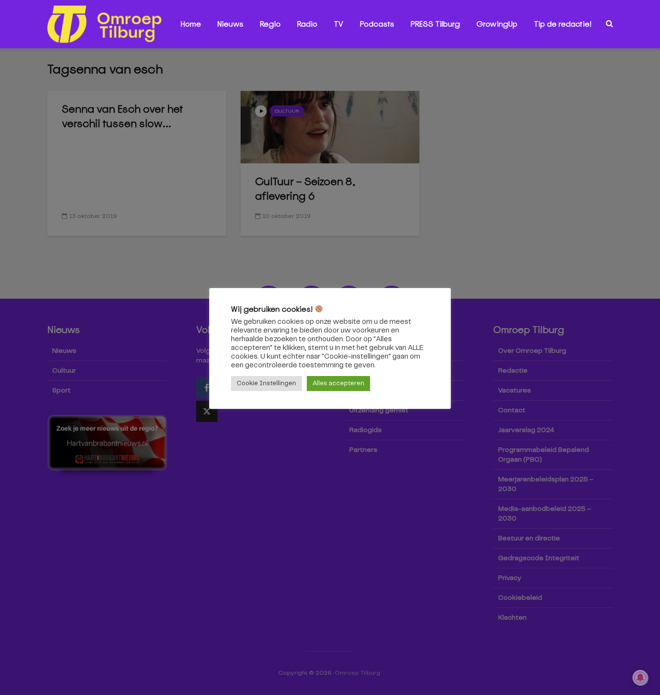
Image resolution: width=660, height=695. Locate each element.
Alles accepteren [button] (338, 383)
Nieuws (230, 24)
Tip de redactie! (562, 24)
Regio (270, 24)
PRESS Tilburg (435, 24)
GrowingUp (496, 24)
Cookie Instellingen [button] (266, 383)
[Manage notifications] (640, 677)
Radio (307, 24)
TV (339, 24)
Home (191, 24)
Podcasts (377, 24)
